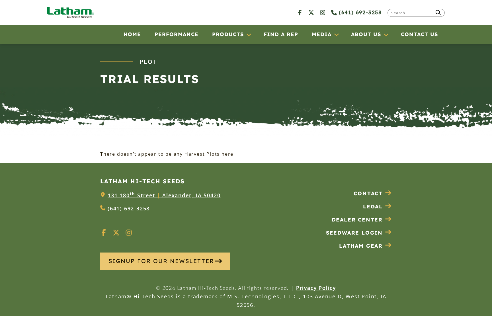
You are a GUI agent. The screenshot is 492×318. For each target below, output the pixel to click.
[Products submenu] (248, 34)
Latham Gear (361, 246)
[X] (311, 12)
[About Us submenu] (385, 34)
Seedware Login (354, 232)
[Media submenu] (336, 34)
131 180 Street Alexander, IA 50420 (164, 195)
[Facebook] (300, 12)
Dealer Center (357, 219)
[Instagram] (322, 12)
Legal (373, 206)
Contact (368, 193)
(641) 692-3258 (359, 12)
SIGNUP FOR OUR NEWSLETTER (161, 260)
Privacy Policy (316, 287)
